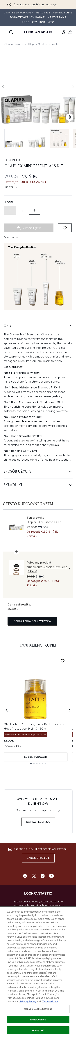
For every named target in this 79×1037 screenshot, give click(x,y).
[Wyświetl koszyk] (70, 32)
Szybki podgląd (35, 756)
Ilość (8, 202)
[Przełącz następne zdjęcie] (73, 86)
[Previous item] (7, 710)
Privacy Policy (27, 1001)
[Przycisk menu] (4, 32)
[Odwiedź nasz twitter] (33, 875)
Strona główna (13, 44)
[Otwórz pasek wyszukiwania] (11, 32)
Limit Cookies (38, 1019)
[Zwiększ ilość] (34, 210)
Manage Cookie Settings (38, 1009)
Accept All (38, 1030)
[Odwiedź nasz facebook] (25, 875)
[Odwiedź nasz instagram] (42, 875)
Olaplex (12, 160)
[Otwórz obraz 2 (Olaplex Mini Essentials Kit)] (37, 138)
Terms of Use (50, 1001)
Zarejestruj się (38, 858)
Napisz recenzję (38, 821)
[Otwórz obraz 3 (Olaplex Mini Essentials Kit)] (59, 138)
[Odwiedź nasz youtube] (51, 875)
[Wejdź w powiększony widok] (69, 117)
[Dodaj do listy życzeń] (65, 227)
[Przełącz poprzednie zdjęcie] (3, 86)
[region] (38, 971)
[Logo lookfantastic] (38, 32)
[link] (64, 32)
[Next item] (70, 710)
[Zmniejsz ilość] (10, 210)
